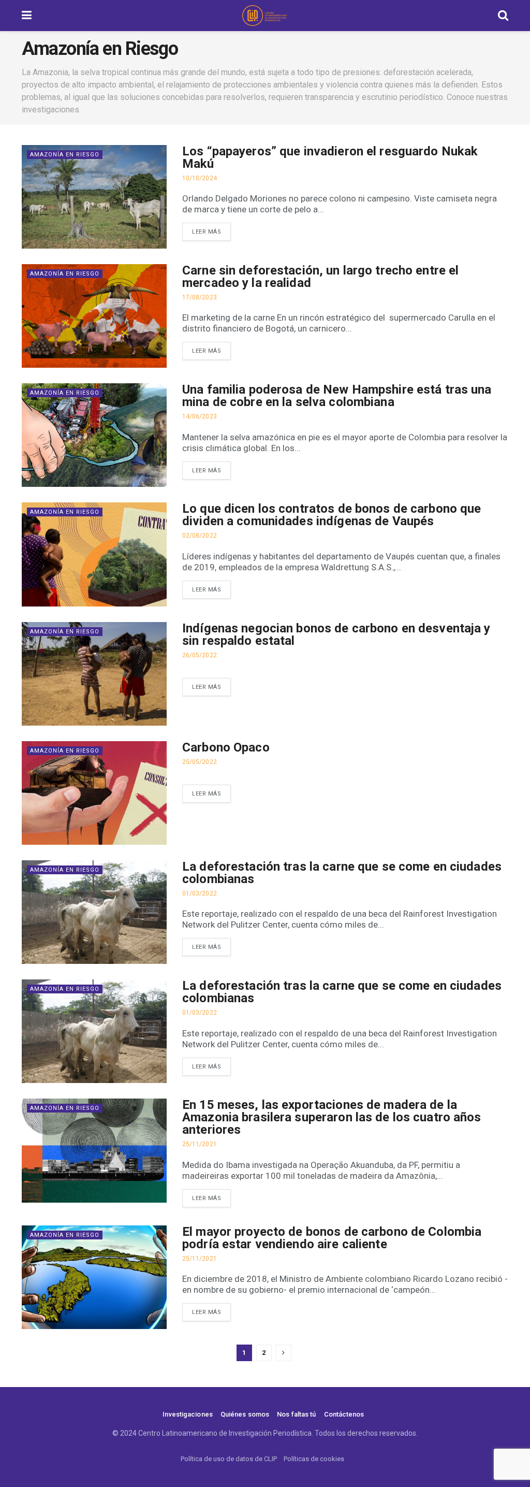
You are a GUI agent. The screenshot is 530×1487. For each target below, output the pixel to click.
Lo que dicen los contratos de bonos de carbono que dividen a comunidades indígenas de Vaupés (331, 514)
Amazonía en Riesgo (64, 154)
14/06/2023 (199, 416)
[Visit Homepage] (264, 15)
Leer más (206, 231)
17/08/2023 (199, 297)
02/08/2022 (199, 535)
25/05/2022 (199, 762)
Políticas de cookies (314, 1459)
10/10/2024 (199, 178)
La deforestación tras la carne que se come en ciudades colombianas (342, 872)
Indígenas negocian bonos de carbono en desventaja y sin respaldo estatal (336, 634)
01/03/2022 (199, 893)
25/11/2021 (199, 1144)
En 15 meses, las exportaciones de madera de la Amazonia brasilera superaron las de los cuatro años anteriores (331, 1117)
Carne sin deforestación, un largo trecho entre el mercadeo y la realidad (320, 276)
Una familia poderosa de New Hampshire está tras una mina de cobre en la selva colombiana (337, 395)
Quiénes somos (244, 1414)
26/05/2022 (199, 655)
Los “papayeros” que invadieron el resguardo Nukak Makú (330, 157)
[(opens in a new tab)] (94, 674)
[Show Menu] (27, 15)
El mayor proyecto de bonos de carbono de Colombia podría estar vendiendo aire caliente (331, 1237)
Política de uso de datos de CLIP (229, 1459)
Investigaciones (188, 1414)
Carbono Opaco (226, 747)
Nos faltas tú (296, 1414)
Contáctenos (344, 1414)
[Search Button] (503, 15)
